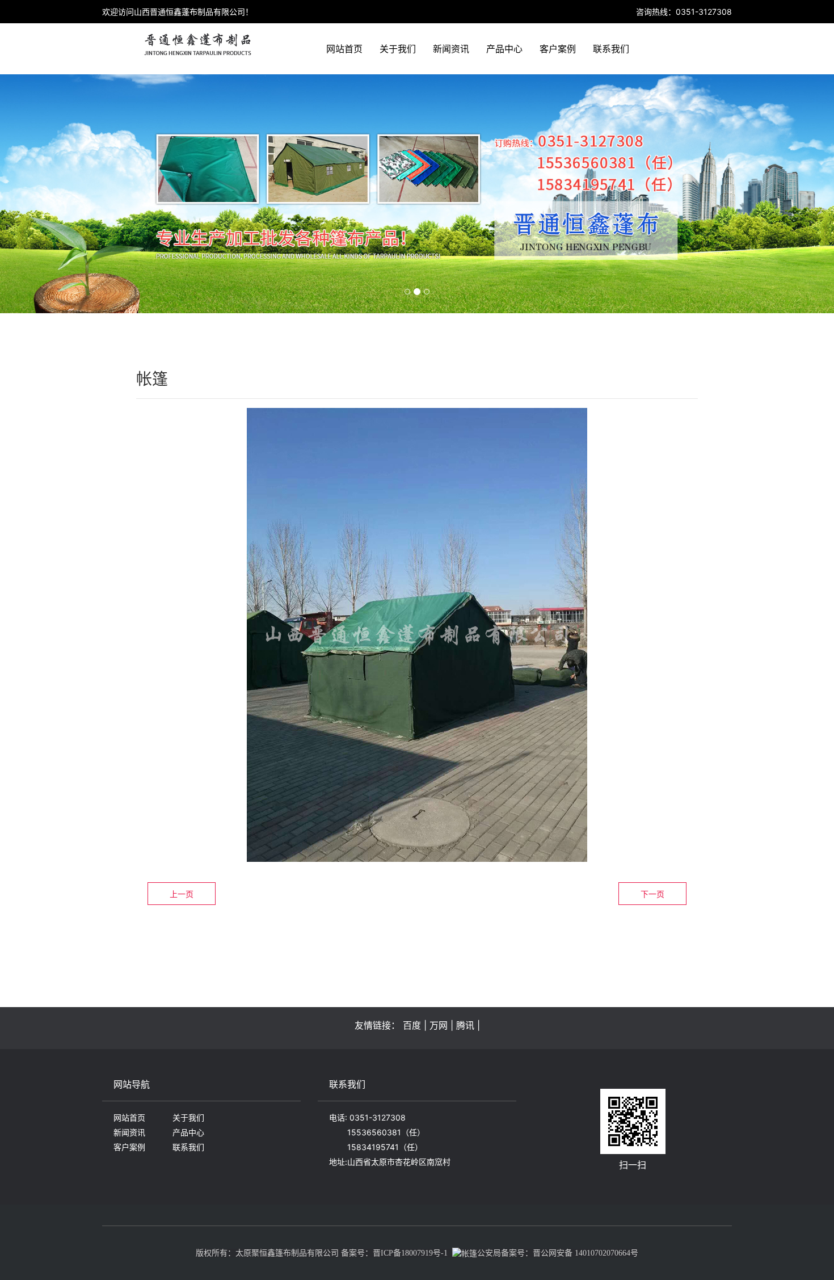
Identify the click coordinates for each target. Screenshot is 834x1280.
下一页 (652, 894)
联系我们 (611, 48)
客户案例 (558, 48)
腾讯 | (468, 1025)
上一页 (181, 894)
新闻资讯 (451, 48)
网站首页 (344, 48)
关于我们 (398, 48)
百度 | (415, 1025)
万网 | (441, 1025)
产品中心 (504, 48)
